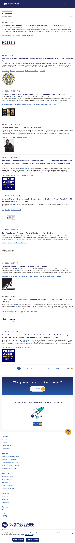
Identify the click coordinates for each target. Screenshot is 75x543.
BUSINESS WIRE (15, 28)
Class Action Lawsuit (8, 35)
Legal (18, 35)
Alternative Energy (8, 311)
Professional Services (27, 35)
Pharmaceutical (16, 210)
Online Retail (17, 137)
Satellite (43, 276)
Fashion (4, 137)
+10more (34, 312)
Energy (12, 71)
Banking (4, 243)
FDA (3, 210)
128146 (58, 368)
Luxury (10, 137)
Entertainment (46, 104)
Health (7, 210)
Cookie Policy (29, 534)
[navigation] (69, 4)
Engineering (13, 276)
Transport (59, 276)
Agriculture (5, 71)
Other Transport (34, 276)
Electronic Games (34, 104)
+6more (42, 71)
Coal (28, 311)
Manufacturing (23, 276)
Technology (51, 276)
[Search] (65, 4)
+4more (54, 104)
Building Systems (20, 311)
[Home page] (11, 4)
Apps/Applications (7, 104)
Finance (10, 243)
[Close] (72, 533)
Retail (25, 137)
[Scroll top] (68, 432)
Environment (20, 71)
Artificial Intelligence (21, 104)
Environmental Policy (32, 71)
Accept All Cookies (32, 539)
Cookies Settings (18, 539)
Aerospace (5, 276)
